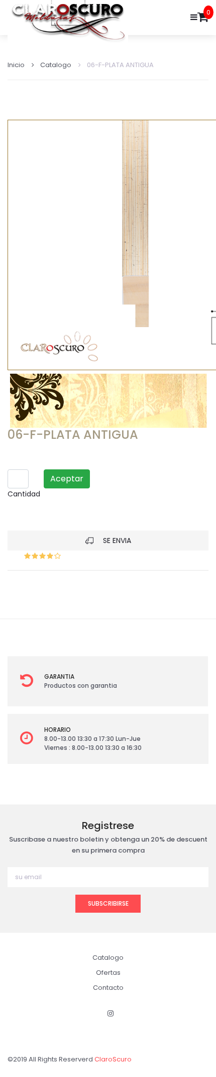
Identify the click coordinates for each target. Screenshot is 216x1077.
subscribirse (108, 903)
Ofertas (108, 972)
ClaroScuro (113, 1059)
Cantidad (24, 494)
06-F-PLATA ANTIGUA (120, 65)
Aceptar (66, 478)
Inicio (16, 65)
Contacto (108, 987)
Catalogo (55, 65)
